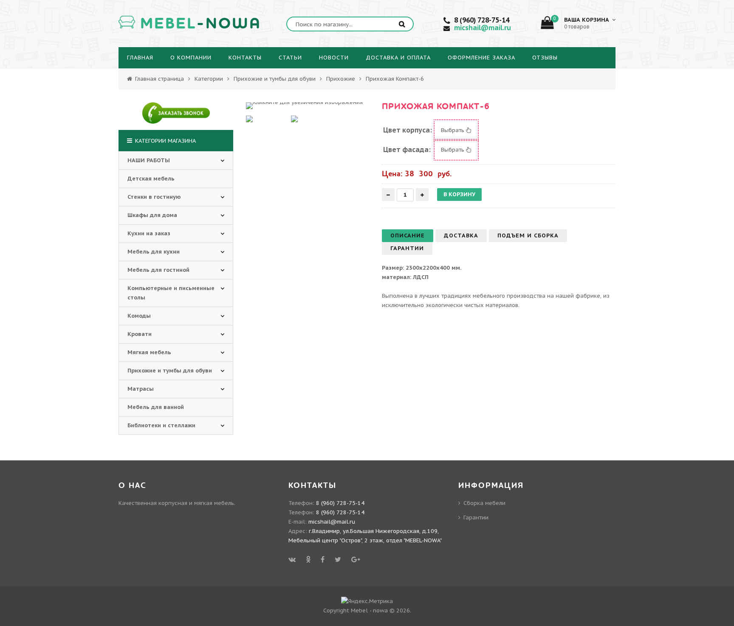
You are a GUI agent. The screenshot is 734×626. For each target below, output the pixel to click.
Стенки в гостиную (154, 196)
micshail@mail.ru (482, 27)
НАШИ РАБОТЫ (148, 160)
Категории (209, 78)
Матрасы (140, 388)
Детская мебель (151, 178)
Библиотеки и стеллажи (161, 425)
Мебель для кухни (153, 251)
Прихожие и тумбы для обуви (275, 78)
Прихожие (340, 78)
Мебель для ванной (155, 407)
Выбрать (453, 130)
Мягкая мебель (149, 352)
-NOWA (200, 24)
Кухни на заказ (148, 233)
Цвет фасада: (407, 149)
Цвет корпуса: (407, 130)
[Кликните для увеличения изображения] (304, 105)
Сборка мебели (484, 503)
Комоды (139, 315)
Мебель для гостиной (158, 270)
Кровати (139, 334)
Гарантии (475, 517)
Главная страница (158, 78)
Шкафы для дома (152, 215)
